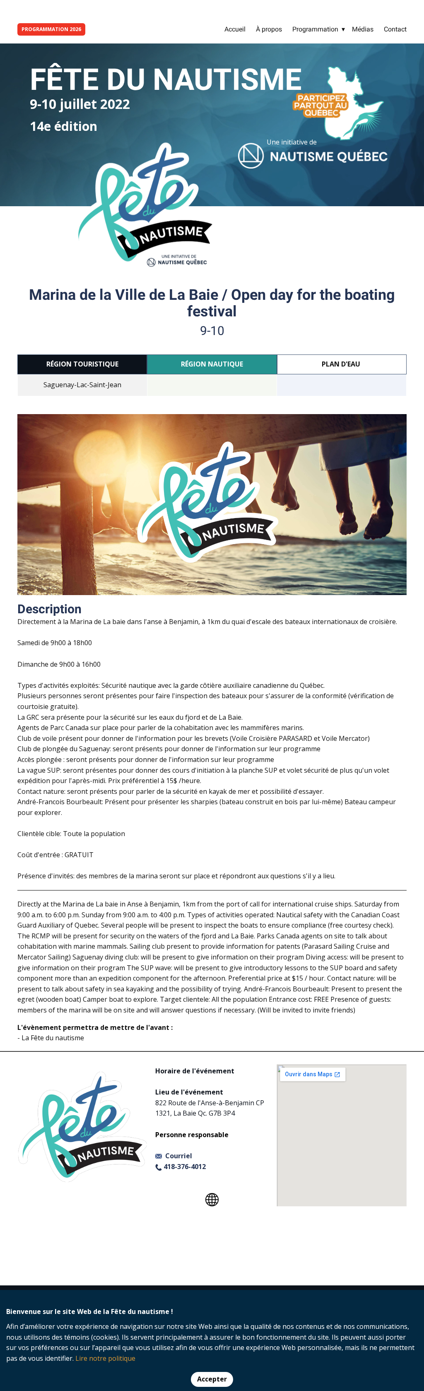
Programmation (315, 29)
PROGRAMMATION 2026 (51, 29)
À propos (269, 29)
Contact (395, 29)
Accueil (235, 29)
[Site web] (211, 1199)
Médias (362, 29)
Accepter (212, 1379)
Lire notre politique (105, 1358)
